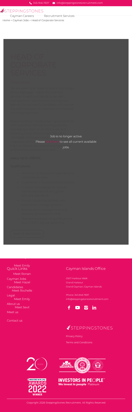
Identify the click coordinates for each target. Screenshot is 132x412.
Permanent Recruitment (22, 24)
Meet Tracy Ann (22, 257)
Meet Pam (21, 249)
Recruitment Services (59, 16)
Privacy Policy (74, 336)
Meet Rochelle (22, 290)
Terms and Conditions (79, 342)
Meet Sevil (22, 307)
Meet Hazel (22, 282)
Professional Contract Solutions (66, 32)
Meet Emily (22, 265)
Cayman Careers (22, 16)
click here (52, 141)
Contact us (14, 320)
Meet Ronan (22, 274)
